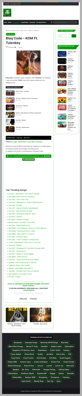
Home (5, 22)
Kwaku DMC (12, 362)
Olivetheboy (13, 373)
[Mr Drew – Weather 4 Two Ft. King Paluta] (10, 100)
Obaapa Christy (49, 370)
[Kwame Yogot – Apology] (10, 93)
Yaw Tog (50, 381)
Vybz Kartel (26, 381)
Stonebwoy (43, 377)
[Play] (8, 156)
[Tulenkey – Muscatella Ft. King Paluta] (62, 117)
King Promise (28, 358)
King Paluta (15, 358)
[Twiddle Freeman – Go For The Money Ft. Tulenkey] (62, 107)
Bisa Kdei (64, 343)
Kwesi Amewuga (14, 366)
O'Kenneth (36, 370)
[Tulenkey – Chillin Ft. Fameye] (62, 75)
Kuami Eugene (65, 358)
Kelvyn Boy (60, 354)
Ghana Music (16, 22)
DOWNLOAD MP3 (29, 159)
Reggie (52, 373)
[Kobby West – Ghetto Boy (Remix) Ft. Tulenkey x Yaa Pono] (62, 124)
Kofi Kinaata (41, 358)
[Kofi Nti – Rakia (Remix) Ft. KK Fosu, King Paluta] (10, 115)
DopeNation (42, 350)
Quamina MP (42, 373)
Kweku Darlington (41, 362)
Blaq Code (24, 299)
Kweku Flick (55, 362)
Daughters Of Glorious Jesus (23, 350)
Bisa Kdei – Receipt (21, 120)
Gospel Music (25, 22)
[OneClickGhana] (7, 13)
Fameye (66, 350)
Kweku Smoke (68, 362)
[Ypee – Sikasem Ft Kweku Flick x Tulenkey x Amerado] (62, 91)
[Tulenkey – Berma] (62, 68)
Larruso (40, 366)
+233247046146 (28, 290)
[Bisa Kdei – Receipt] (10, 122)
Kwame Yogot (25, 362)
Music (10, 22)
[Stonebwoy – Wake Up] (10, 107)
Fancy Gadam (16, 354)
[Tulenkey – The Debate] (62, 100)
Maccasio (70, 366)
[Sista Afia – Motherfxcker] (10, 129)
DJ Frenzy (11, 47)
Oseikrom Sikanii (27, 373)
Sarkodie (70, 373)
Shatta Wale (17, 377)
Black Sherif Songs (16, 346)
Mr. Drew (25, 370)
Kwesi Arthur (29, 366)
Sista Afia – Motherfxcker (22, 127)
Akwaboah (18, 343)
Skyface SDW (30, 377)
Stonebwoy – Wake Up (22, 105)
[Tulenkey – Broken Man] (62, 61)
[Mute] (44, 156)
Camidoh (44, 346)
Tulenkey (34, 299)
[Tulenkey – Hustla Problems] (62, 83)
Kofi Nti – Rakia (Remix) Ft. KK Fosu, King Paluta (28, 113)
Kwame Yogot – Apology (22, 91)
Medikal (16, 370)
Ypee (58, 381)
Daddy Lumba (56, 346)
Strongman (55, 377)
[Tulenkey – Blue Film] (62, 54)
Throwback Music (41, 22)
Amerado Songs (31, 343)
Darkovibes (69, 346)
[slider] (48, 156)
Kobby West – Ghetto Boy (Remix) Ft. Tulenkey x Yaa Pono (72, 126)
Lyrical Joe (59, 366)
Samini (61, 373)
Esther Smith (55, 350)
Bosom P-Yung (32, 346)
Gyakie (40, 354)
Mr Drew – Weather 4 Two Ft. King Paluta (27, 98)
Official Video (64, 370)
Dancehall (32, 22)
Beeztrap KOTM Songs (49, 343)
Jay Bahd (49, 354)
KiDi (69, 354)
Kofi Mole (53, 358)
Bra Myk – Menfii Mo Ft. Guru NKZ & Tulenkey (26, 142)
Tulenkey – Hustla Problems (70, 82)
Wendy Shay (39, 381)
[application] (28, 156)
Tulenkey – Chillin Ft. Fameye (70, 75)
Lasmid (49, 366)
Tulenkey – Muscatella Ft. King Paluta (71, 116)
